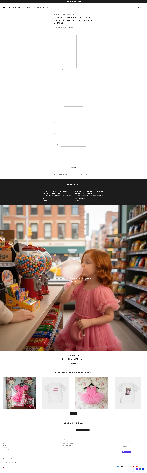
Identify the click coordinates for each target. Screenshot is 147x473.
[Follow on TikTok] (15, 462)
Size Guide (5, 447)
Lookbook (64, 447)
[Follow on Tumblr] (21, 462)
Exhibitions (64, 449)
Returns (4, 443)
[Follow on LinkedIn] (18, 462)
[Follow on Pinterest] (12, 462)
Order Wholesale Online (66, 445)
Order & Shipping (6, 449)
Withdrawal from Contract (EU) (8, 458)
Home (14, 7)
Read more (45, 200)
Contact (4, 456)
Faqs (3, 451)
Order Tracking (5, 441)
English (18, 467)
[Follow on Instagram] (9, 462)
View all (73, 413)
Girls (19, 7)
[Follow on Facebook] (3, 462)
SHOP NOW (73, 281)
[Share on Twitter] (81, 174)
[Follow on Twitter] (6, 462)
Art (44, 7)
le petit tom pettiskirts (49, 188)
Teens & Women (37, 7)
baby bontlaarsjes (80, 188)
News (4, 454)
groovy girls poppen (68, 14)
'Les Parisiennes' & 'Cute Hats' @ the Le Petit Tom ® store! (64, 27)
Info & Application (65, 441)
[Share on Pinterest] (86, 174)
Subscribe (83, 429)
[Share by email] (90, 174)
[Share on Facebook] (77, 174)
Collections (26, 7)
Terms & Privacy (5, 453)
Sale (48, 7)
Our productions (65, 453)
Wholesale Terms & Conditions (67, 443)
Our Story (4, 445)
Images (63, 451)
